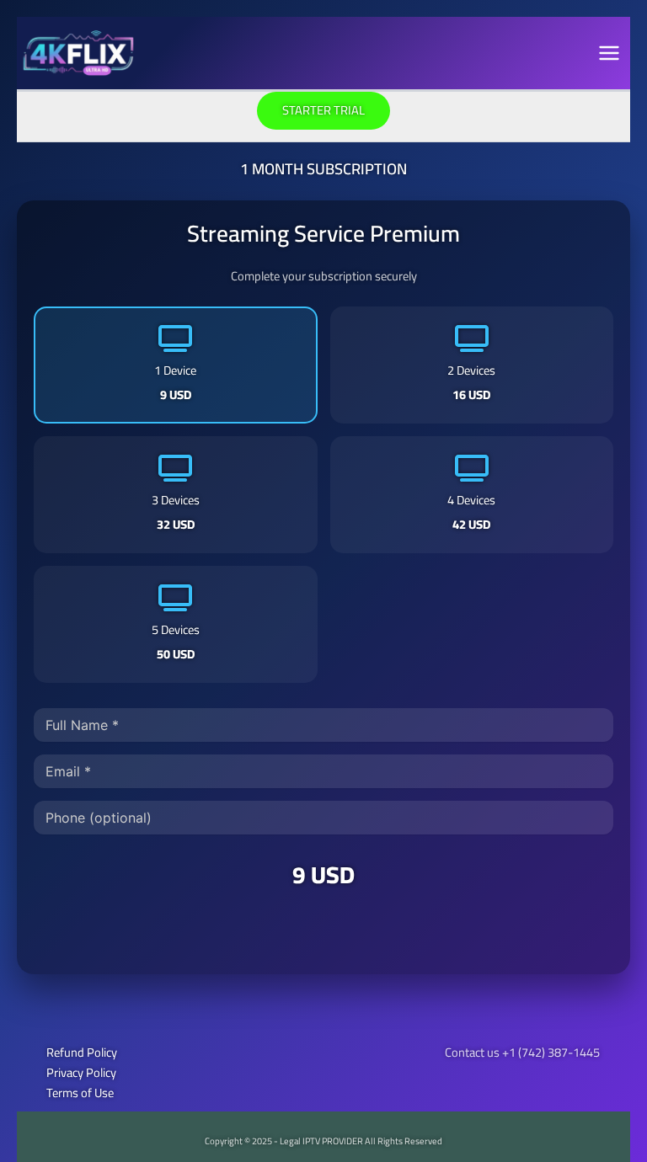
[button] (323, 111)
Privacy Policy (81, 1072)
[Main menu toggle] (609, 53)
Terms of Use (80, 1092)
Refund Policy (81, 1052)
